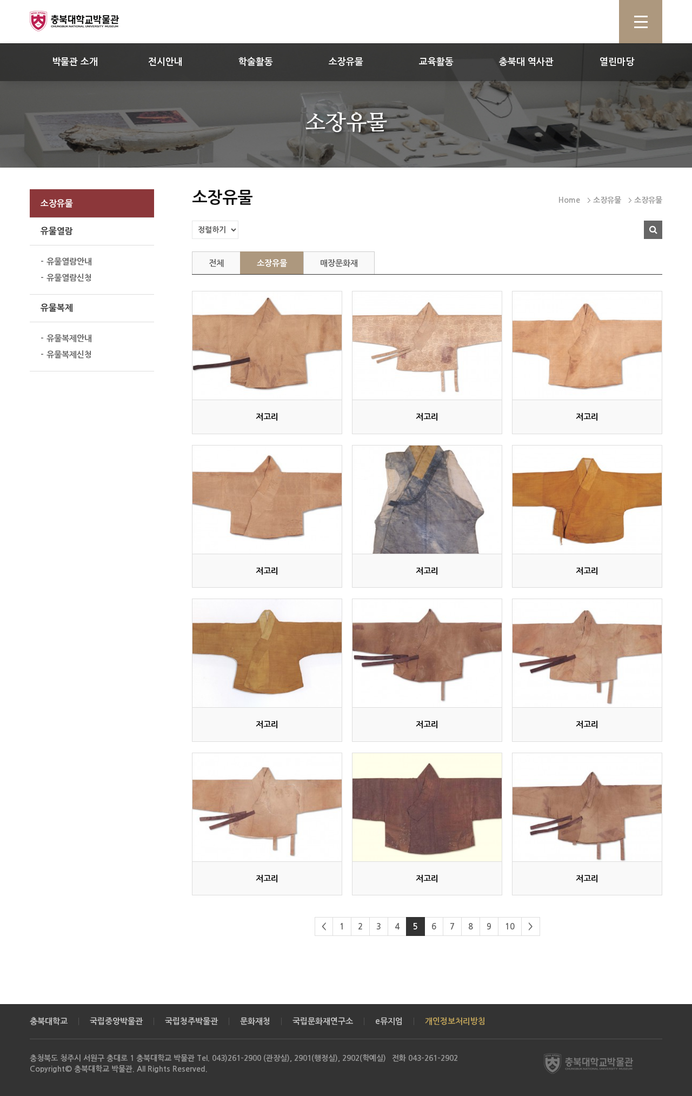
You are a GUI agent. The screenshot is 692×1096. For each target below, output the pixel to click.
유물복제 (57, 308)
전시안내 (165, 62)
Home (569, 200)
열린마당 (617, 62)
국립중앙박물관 (116, 1021)
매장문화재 (339, 263)
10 (510, 926)
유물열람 (57, 231)
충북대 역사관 (526, 62)
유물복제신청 (69, 354)
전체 (216, 263)
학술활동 (255, 62)
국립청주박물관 (191, 1021)
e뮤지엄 (389, 1021)
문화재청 (255, 1021)
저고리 (267, 417)
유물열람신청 (69, 278)
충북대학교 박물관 (86, 21)
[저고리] (267, 345)
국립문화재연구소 (322, 1021)
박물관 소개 (75, 62)
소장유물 (346, 62)
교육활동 (436, 62)
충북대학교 (49, 1021)
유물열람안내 (69, 261)
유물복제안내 (69, 338)
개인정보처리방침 (455, 1021)
